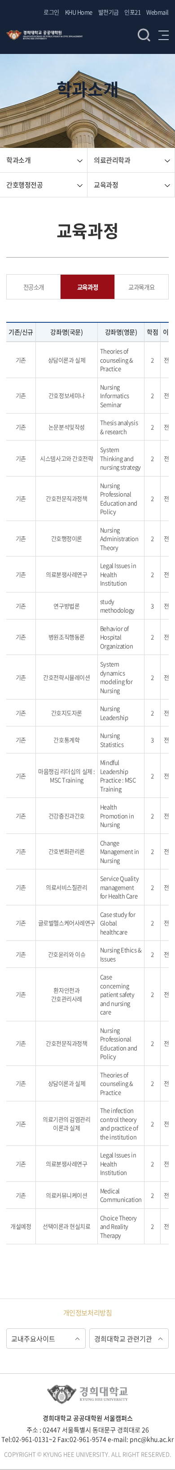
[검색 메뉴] (94, 27)
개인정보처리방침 (87, 1313)
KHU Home (78, 12)
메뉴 (163, 35)
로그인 (51, 12)
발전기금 (108, 12)
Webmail (157, 12)
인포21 (132, 12)
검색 (144, 35)
